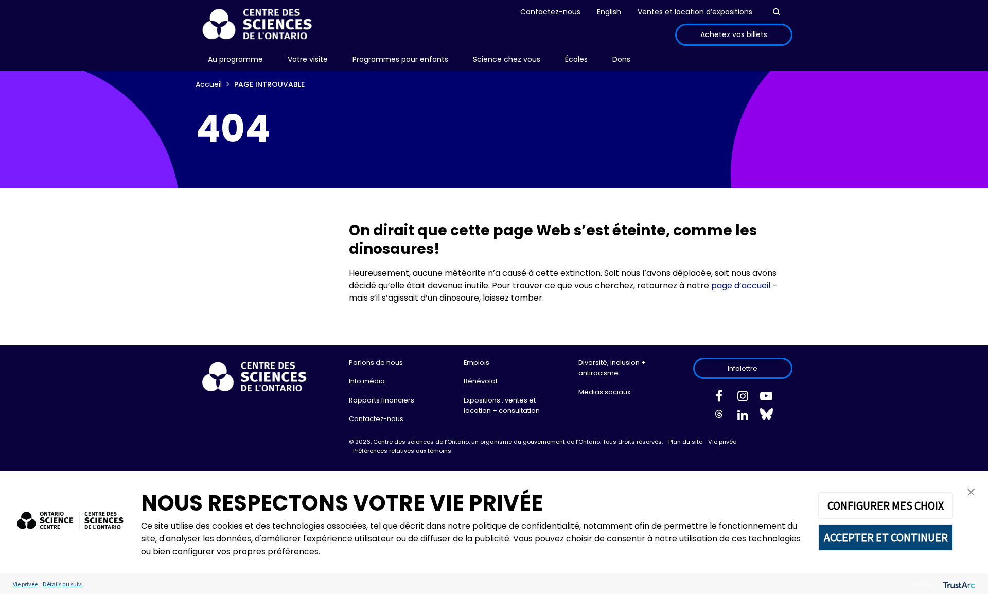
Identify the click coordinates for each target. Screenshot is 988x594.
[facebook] (719, 398)
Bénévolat (481, 381)
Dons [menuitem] (621, 59)
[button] (971, 491)
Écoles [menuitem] (576, 59)
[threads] (719, 417)
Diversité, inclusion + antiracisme (612, 367)
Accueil (209, 84)
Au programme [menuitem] (235, 59)
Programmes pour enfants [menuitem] (400, 59)
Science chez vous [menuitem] (506, 59)
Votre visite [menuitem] (308, 59)
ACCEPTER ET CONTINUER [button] (886, 537)
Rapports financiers (381, 400)
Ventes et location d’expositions (695, 12)
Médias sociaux (604, 392)
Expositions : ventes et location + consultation (502, 405)
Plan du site (685, 442)
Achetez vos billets (733, 34)
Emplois (476, 362)
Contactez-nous (550, 12)
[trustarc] (958, 583)
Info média (367, 381)
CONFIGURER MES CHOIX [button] (885, 505)
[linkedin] (742, 417)
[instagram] (742, 398)
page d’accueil (740, 285)
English (609, 12)
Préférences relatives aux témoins (402, 451)
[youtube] (766, 398)
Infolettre (742, 368)
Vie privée (722, 442)
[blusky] (766, 416)
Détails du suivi (63, 584)
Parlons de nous (376, 362)
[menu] (235, 59)
